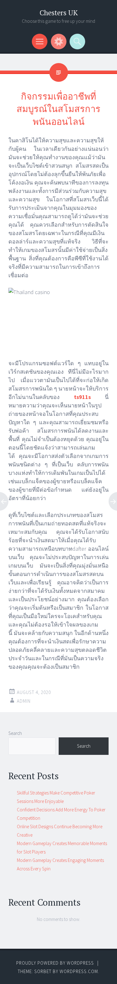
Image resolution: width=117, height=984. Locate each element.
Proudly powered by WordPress (55, 963)
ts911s (82, 397)
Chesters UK (59, 12)
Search (15, 733)
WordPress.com (79, 971)
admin (24, 701)
